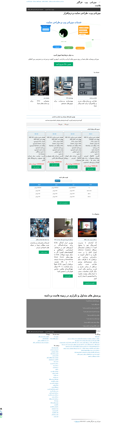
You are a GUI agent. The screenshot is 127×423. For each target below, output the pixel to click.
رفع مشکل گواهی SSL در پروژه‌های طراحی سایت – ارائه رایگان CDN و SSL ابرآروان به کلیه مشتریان (79, 342)
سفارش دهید (90, 169)
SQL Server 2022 (55, 347)
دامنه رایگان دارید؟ (95, 304)
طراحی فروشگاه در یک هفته (93, 356)
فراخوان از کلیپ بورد (54, 383)
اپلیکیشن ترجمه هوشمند (53, 359)
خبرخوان (77, 421)
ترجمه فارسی (55, 367)
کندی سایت (56, 416)
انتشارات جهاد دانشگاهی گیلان (52, 357)
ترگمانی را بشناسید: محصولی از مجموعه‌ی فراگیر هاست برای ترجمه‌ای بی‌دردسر (83, 338)
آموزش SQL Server (54, 353)
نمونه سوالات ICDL (54, 402)
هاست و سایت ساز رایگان (43, 336)
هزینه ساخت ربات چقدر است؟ (93, 318)
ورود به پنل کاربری (49, 9)
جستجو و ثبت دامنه (63, 202)
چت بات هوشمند (55, 408)
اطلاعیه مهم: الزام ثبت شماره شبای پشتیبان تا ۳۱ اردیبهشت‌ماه (87, 340)
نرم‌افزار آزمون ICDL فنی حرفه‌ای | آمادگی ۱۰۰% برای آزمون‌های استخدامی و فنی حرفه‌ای (81, 348)
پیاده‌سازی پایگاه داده (54, 406)
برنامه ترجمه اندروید (54, 363)
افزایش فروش (55, 355)
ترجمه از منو (55, 365)
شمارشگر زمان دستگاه (53, 379)
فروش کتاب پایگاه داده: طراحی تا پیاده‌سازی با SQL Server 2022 (87, 352)
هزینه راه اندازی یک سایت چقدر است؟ (91, 311)
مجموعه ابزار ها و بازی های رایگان (35, 9)
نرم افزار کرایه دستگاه (53, 398)
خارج (61, 124)
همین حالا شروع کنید (63, 64)
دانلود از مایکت (55, 373)
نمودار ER (56, 400)
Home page (97, 336)
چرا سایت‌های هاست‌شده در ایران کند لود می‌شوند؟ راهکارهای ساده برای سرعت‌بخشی (82, 346)
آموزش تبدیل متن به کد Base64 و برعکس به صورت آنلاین (88, 354)
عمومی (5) (56, 336)
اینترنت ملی (56, 361)
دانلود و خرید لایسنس (89, 283)
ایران (66, 124)
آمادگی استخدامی (54, 351)
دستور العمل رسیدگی (37, 1)
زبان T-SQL (56, 375)
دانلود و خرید (68, 276)
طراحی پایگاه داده (54, 381)
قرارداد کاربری (29, 1)
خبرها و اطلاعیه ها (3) (54, 338)
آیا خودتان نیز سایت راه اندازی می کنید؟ (91, 308)
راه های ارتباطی (45, 1)
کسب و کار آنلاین (55, 414)
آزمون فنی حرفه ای (54, 349)
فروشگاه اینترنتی (55, 387)
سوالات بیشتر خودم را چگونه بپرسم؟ (91, 322)
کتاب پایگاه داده (55, 412)
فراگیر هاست (55, 385)
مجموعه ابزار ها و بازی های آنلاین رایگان (41, 342)
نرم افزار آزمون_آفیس (53, 392)
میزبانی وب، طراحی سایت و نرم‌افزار (56, 1)
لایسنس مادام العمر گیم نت (52, 389)
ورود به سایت (44, 252)
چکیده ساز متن (55, 410)
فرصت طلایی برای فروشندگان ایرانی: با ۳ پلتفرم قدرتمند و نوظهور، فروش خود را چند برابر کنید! (80, 344)
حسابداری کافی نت (54, 371)
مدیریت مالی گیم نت (54, 390)
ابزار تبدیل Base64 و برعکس (43, 340)
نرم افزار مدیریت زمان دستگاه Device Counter (90, 350)
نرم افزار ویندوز (55, 396)
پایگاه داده (56, 404)
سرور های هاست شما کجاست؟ (92, 300)
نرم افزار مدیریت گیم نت (53, 394)
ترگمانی (56, 369)
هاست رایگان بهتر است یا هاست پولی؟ (91, 325)
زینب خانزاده (55, 377)
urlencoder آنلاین (45, 338)
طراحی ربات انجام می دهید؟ (93, 315)
